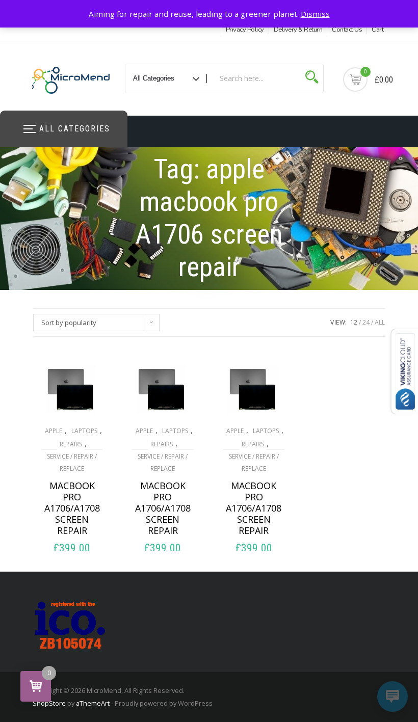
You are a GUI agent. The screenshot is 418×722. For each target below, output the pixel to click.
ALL (380, 322)
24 (366, 322)
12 (353, 322)
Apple (53, 430)
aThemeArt (93, 703)
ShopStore (49, 703)
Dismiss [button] (315, 14)
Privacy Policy (245, 29)
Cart (377, 29)
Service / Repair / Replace (72, 462)
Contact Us (347, 29)
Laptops (84, 430)
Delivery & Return (298, 29)
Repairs (71, 444)
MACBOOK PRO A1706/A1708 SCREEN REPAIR (72, 508)
